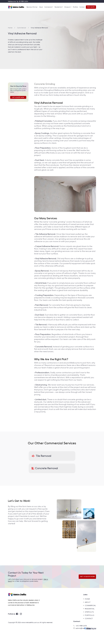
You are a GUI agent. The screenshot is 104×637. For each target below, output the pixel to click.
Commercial (48, 7)
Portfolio (75, 7)
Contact (82, 7)
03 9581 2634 (23, 1)
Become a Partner (32, 7)
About (41, 7)
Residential (58, 7)
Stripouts (67, 7)
